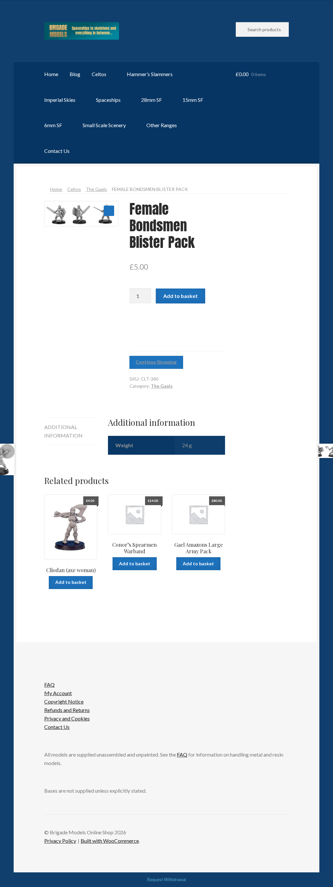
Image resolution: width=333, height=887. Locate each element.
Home (51, 74)
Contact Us (57, 151)
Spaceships (108, 100)
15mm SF (192, 100)
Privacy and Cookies (67, 718)
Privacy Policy (60, 841)
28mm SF (151, 100)
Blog (75, 74)
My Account (58, 693)
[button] (109, 211)
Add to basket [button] (71, 582)
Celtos (99, 74)
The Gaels (96, 189)
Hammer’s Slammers (150, 74)
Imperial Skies (59, 100)
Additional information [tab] (63, 431)
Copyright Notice (64, 701)
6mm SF (53, 125)
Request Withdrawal (166, 879)
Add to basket (180, 296)
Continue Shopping (156, 362)
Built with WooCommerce (110, 841)
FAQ (49, 684)
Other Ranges (161, 125)
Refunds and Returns (67, 710)
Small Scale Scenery (104, 125)
